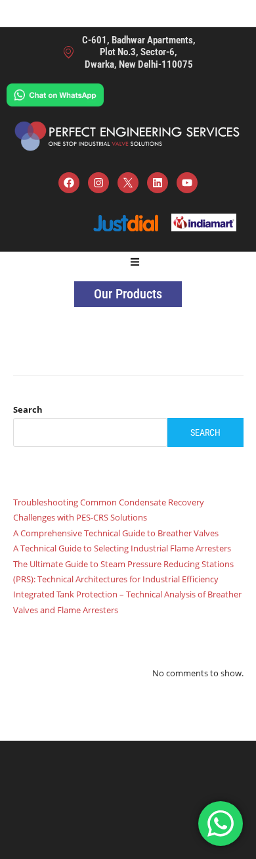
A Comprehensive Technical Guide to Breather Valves (116, 533)
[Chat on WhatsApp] (55, 93)
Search (28, 409)
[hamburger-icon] (135, 263)
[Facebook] (68, 182)
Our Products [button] (128, 294)
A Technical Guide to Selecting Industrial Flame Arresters (122, 548)
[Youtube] (187, 182)
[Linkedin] (157, 182)
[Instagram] (98, 182)
